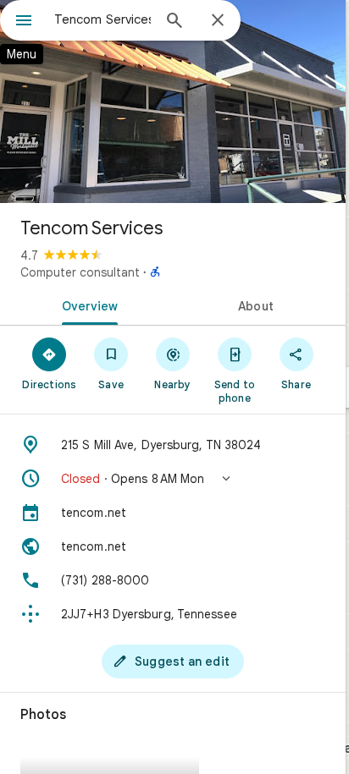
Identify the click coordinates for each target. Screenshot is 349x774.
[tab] (86, 304)
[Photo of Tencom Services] (173, 101)
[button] (173, 479)
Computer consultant (80, 272)
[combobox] (102, 19)
